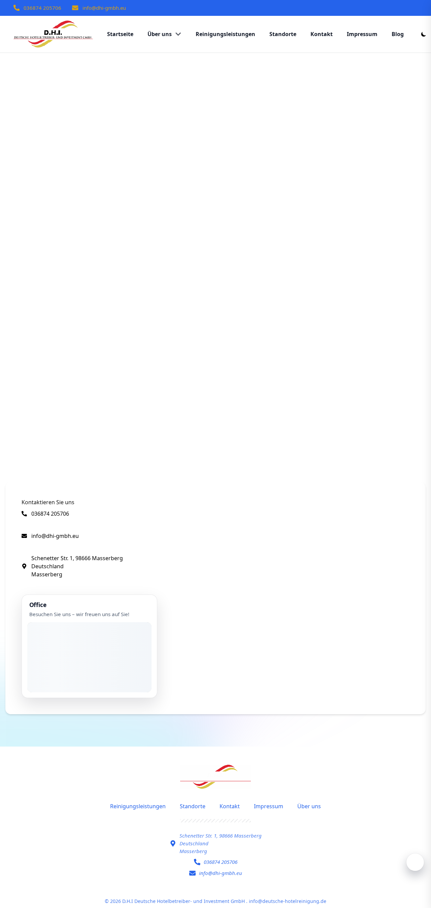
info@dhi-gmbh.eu (104, 7)
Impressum (268, 806)
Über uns (309, 806)
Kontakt (230, 806)
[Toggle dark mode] (423, 34)
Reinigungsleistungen (138, 806)
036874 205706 (42, 7)
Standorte (192, 806)
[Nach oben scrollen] (415, 862)
